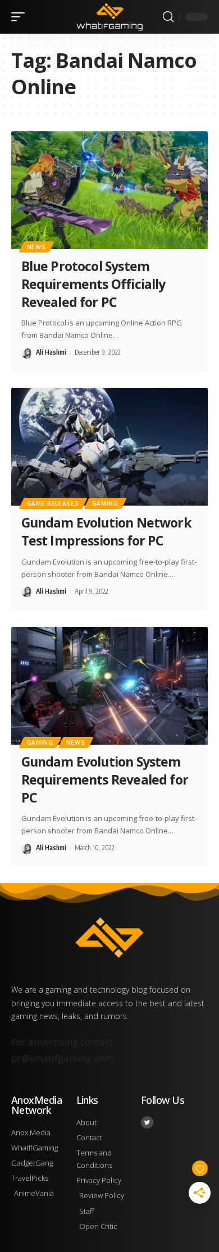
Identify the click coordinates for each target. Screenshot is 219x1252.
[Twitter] (147, 1122)
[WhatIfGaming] (109, 17)
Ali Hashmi (51, 352)
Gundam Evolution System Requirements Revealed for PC (104, 779)
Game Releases (53, 503)
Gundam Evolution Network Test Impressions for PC (106, 531)
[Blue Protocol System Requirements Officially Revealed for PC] (109, 190)
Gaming (105, 503)
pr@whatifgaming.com (62, 1058)
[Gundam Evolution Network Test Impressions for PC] (109, 447)
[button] (20, 16)
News (36, 247)
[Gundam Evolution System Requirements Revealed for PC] (109, 686)
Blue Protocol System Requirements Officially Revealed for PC (93, 284)
